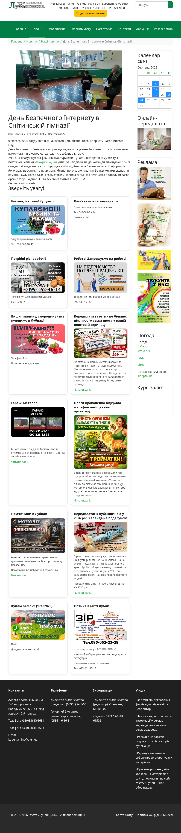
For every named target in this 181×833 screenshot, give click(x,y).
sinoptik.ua (145, 376)
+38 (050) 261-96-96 (62, 3)
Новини (36, 29)
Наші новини (15, 133)
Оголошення (56, 29)
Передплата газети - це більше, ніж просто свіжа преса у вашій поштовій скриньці (100, 320)
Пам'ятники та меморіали (96, 201)
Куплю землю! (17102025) (31, 606)
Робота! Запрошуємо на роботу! (100, 258)
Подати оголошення (90, 13)
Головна (20, 29)
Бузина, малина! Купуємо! (32, 201)
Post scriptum (163, 29)
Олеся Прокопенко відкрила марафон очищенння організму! (97, 407)
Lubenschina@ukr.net (115, 3)
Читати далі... (83, 390)
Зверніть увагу (81, 29)
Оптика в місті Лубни (91, 606)
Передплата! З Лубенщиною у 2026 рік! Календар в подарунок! (100, 516)
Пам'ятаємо (104, 29)
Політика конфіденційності (154, 815)
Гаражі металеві (24, 403)
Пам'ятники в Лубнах (29, 514)
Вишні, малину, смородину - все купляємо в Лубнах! (38, 318)
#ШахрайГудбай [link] (45, 162)
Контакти (124, 29)
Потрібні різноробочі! (28, 258)
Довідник (142, 29)
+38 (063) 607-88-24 (88, 3)
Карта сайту (124, 815)
